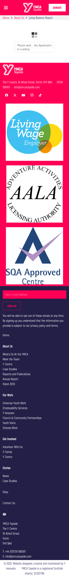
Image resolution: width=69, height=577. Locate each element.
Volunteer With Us (12, 447)
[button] (6, 8)
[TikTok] (40, 95)
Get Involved (9, 439)
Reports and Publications (16, 374)
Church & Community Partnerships (22, 418)
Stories (6, 468)
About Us (7, 346)
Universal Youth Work (14, 403)
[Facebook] (6, 95)
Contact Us (9, 503)
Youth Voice (9, 423)
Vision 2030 (9, 384)
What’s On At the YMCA (15, 354)
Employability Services (15, 408)
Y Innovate (8, 413)
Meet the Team (11, 359)
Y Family (7, 452)
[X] (15, 95)
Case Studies (10, 369)
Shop (5, 492)
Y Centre (7, 364)
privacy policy (37, 325)
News (6, 476)
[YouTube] (23, 95)
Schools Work (10, 428)
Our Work (8, 395)
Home (6, 335)
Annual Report (10, 379)
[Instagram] (32, 95)
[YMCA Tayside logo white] (32, 7)
